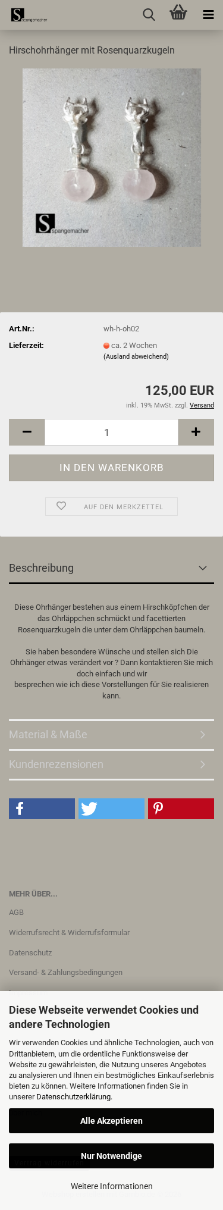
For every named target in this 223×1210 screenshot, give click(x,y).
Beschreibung (41, 568)
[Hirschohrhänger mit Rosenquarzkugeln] (112, 156)
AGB (16, 912)
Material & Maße (48, 734)
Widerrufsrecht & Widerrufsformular (69, 932)
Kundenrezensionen (56, 764)
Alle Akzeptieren (111, 1121)
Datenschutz (30, 952)
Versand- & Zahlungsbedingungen (66, 972)
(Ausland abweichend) (136, 357)
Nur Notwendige (111, 1156)
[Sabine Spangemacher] (24, 15)
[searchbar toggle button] (149, 15)
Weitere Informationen (112, 1186)
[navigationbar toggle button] (208, 15)
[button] (27, 432)
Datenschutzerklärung (73, 1096)
